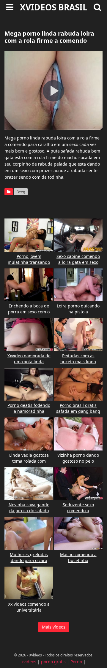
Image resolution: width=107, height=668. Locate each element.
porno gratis (53, 661)
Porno (76, 661)
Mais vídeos (53, 627)
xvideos (28, 661)
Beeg (20, 191)
